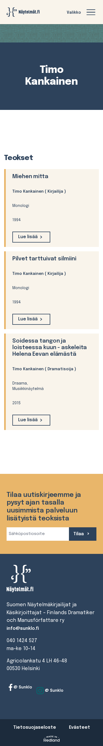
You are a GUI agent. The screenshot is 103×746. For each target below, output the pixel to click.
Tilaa (79, 534)
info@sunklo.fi (23, 628)
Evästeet (79, 727)
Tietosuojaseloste (34, 727)
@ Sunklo (22, 687)
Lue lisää (28, 237)
